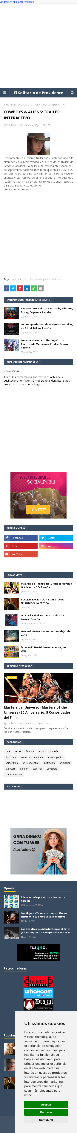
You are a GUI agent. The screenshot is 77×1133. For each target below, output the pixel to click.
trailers (15, 104)
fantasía (54, 751)
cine (31, 279)
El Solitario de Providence (38, 92)
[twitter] (56, 538)
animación (64, 762)
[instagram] (56, 546)
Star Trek (37, 768)
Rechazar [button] (46, 1112)
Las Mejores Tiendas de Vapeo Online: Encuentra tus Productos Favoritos (44, 914)
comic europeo (14, 774)
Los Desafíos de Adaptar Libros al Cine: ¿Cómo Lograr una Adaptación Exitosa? (45, 930)
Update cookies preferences (17, 2)
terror (41, 751)
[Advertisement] (38, 45)
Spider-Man (12, 762)
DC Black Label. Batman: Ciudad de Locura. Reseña (42, 617)
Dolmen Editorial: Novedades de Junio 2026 (44, 649)
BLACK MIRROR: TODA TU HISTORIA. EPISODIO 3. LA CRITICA (42, 601)
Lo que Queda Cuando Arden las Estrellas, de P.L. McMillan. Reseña (47, 326)
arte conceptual (30, 762)
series (18, 751)
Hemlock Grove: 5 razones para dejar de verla (45, 633)
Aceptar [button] (46, 1104)
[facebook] (21, 538)
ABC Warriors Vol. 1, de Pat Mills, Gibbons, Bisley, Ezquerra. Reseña (47, 310)
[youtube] (21, 554)
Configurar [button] (46, 1119)
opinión (24, 768)
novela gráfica (42, 279)
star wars (10, 768)
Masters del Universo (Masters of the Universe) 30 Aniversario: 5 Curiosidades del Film (37, 712)
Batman (30, 751)
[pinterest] (21, 546)
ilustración (49, 762)
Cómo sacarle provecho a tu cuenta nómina (43, 899)
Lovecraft (52, 768)
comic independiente (32, 757)
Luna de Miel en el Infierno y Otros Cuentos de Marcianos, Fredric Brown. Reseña (45, 344)
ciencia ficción (19, 279)
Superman (11, 757)
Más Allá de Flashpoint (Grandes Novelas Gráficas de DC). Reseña (46, 585)
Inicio (6, 104)
